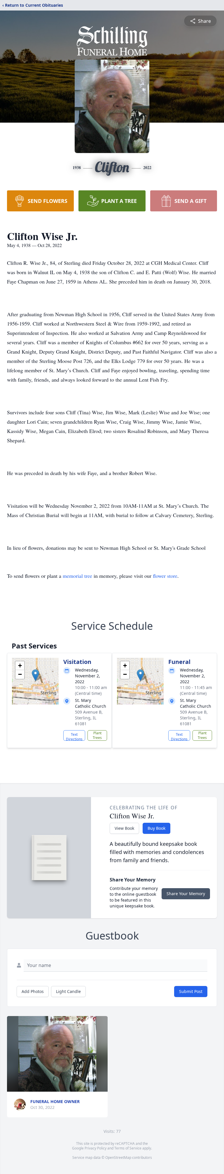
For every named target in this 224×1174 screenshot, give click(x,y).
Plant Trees (97, 735)
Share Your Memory (186, 893)
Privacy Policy (95, 1148)
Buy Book (156, 828)
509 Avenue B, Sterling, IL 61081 (89, 717)
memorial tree (77, 575)
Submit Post (190, 991)
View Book (124, 828)
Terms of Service (127, 1148)
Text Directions (74, 736)
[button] (35, 675)
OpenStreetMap (118, 1157)
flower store (165, 575)
